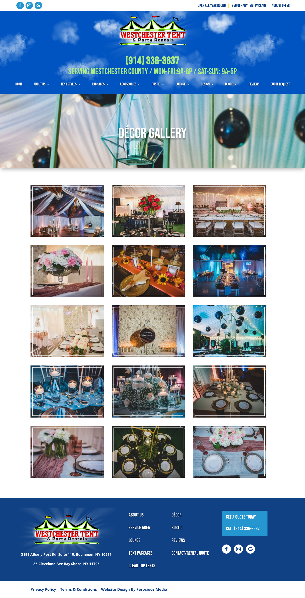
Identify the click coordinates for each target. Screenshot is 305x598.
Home (18, 85)
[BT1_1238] (229, 364)
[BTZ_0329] (67, 243)
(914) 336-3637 (152, 60)
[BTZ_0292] (148, 364)
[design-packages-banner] (67, 424)
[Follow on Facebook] (20, 5)
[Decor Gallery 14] (148, 484)
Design (205, 85)
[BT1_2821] (229, 243)
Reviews (254, 85)
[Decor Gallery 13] (67, 484)
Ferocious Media (152, 589)
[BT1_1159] (148, 243)
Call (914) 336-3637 (243, 529)
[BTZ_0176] (229, 303)
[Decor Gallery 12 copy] (229, 424)
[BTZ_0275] (148, 424)
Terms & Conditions (78, 589)
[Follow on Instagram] (29, 5)
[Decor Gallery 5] (148, 303)
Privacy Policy (43, 589)
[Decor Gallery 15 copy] (229, 484)
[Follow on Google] (38, 5)
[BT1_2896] (67, 303)
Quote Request (280, 85)
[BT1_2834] (67, 364)
